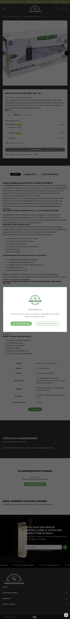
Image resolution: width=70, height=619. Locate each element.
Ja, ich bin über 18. (21, 324)
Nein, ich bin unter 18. (47, 324)
